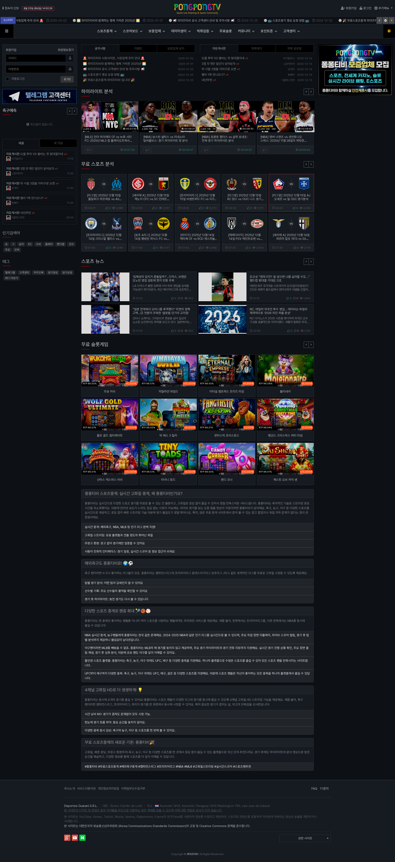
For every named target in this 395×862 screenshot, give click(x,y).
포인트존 (267, 31)
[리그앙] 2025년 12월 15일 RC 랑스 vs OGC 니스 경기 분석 (244, 199)
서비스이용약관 (86, 788)
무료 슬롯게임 (94, 344)
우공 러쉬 (109, 391)
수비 (38, 244)
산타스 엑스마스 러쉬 (110, 480)
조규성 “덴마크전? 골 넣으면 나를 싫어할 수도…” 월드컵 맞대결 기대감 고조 (280, 278)
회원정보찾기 (66, 50)
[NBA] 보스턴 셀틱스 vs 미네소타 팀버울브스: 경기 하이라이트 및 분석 (165, 139)
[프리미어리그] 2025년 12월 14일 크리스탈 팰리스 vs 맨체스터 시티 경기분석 (103, 238)
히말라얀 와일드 (168, 391)
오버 (16, 249)
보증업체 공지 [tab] (175, 48)
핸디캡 (60, 244)
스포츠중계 (105, 31)
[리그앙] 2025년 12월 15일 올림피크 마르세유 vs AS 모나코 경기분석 (104, 199)
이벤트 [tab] (138, 48)
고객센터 (289, 31)
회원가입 (351, 8)
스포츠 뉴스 (92, 261)
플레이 (49, 244)
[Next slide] (311, 92)
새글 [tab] (21, 143)
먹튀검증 (203, 31)
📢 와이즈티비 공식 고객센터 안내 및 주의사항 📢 (208, 20)
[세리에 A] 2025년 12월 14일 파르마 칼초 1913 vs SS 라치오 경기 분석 (291, 238)
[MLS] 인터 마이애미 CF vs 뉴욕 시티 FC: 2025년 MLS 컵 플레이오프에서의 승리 (108, 140)
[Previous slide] (306, 92)
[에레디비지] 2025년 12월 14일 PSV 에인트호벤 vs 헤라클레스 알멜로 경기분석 (244, 238)
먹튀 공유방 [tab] (294, 48)
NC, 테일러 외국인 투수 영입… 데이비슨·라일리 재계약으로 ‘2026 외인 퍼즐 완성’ (278, 311)
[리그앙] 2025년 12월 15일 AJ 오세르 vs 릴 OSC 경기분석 (291, 197)
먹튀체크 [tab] (256, 48)
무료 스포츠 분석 (97, 164)
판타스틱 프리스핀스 (226, 436)
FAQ (314, 788)
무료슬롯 (226, 31)
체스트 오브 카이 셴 (285, 480)
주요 (7, 249)
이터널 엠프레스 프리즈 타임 (226, 391)
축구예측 (9, 110)
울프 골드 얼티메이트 (110, 436)
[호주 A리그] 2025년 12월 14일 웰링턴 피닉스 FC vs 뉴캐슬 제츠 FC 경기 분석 (150, 238)
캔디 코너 (226, 480)
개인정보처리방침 (108, 788)
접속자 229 (12, 8)
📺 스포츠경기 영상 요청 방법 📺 (292, 20)
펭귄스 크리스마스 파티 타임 (285, 436)
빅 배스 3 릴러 (168, 436)
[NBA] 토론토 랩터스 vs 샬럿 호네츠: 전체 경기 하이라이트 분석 (225, 139)
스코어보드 (131, 31)
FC (29, 244)
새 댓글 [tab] (58, 143)
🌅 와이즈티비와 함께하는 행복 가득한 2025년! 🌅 (112, 20)
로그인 (367, 8)
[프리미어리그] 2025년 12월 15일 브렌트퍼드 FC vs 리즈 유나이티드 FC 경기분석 (197, 199)
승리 (21, 244)
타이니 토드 (168, 480)
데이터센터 (179, 31)
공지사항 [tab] (100, 48)
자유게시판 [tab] (219, 48)
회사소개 (69, 788)
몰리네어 (285, 391)
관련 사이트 (305, 838)
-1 (13, 244)
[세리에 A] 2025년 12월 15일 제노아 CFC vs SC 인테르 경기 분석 (150, 199)
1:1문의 (324, 788)
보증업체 (155, 31)
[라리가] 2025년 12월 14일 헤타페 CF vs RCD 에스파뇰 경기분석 (197, 238)
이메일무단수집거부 (133, 788)
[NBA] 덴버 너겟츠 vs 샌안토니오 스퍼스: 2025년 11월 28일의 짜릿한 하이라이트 (282, 140)
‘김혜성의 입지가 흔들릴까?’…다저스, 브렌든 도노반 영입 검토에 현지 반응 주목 (160, 278)
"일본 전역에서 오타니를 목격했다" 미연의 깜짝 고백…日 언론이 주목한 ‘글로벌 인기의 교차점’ (161, 311)
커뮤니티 (244, 31)
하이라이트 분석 (97, 91)
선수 (71, 244)
